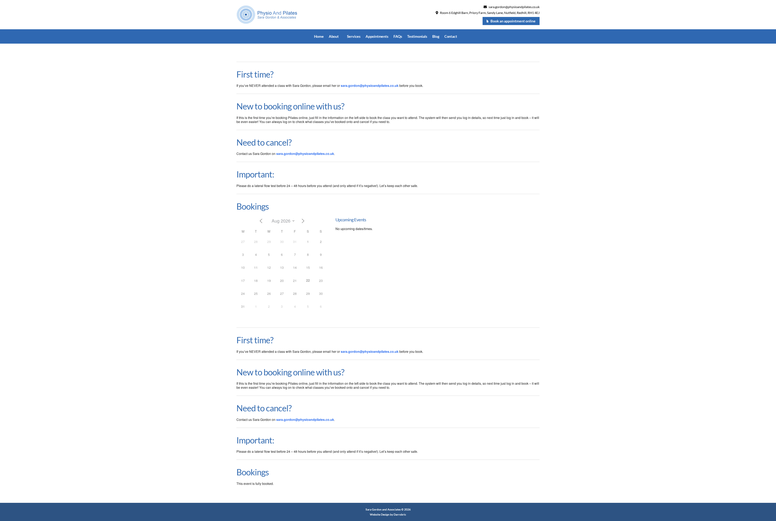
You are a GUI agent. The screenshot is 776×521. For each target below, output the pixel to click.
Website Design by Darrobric (388, 514)
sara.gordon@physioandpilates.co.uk (514, 7)
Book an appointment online (513, 21)
